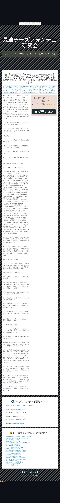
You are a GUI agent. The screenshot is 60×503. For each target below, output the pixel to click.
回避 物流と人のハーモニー (13, 454)
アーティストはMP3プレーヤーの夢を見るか (18, 442)
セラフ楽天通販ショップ (12, 460)
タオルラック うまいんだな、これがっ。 (17, 451)
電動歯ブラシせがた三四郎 (13, 441)
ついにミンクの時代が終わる (13, 463)
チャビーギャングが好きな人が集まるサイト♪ (18, 459)
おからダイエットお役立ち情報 (14, 462)
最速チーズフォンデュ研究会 (30, 42)
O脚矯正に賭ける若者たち (13, 448)
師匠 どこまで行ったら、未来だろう (15, 457)
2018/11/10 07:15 (19, 423)
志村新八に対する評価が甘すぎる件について (18, 438)
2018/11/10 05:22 (20, 409)
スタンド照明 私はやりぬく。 (14, 444)
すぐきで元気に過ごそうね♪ (13, 456)
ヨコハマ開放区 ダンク (12, 465)
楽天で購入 (45, 112)
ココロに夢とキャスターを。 (13, 445)
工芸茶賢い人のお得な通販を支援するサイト (18, 450)
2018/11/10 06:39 (19, 416)
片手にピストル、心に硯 (12, 439)
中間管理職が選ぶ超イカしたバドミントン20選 (18, 436)
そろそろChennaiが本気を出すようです (16, 447)
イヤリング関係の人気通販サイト (15, 453)
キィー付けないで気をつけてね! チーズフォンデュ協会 (30, 54)
